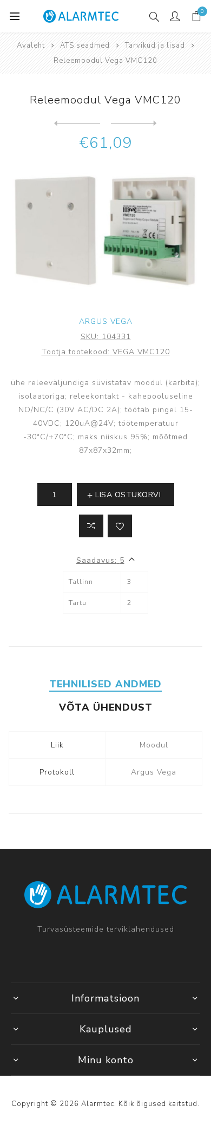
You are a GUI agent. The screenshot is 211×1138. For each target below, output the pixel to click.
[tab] (106, 684)
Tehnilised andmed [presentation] (105, 684)
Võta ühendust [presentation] (106, 707)
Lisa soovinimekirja (120, 526)
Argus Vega (106, 321)
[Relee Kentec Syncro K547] (77, 123)
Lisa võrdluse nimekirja (91, 526)
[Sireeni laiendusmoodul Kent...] (134, 123)
